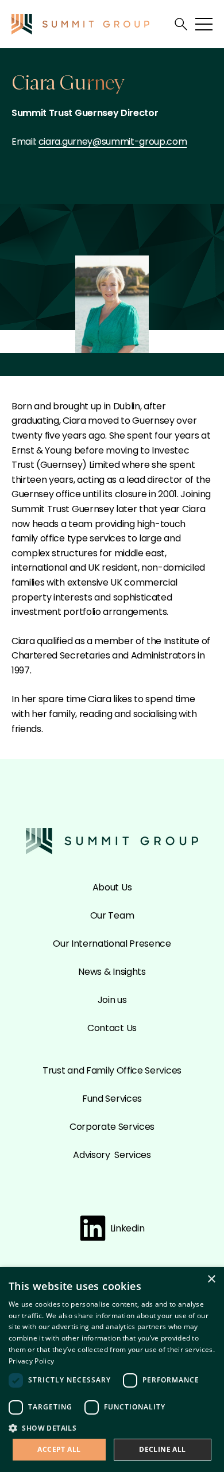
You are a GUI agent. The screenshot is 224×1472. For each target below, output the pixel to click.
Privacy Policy (31, 1361)
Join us (112, 999)
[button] (112, 1427)
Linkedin (127, 1228)
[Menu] (204, 24)
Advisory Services (111, 1154)
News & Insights (111, 971)
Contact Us (112, 1028)
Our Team (112, 915)
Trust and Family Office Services (112, 1070)
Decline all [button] (162, 1449)
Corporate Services (112, 1126)
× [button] (211, 1279)
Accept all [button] (58, 1449)
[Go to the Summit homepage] (80, 24)
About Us (112, 887)
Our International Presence (112, 943)
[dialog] (112, 1369)
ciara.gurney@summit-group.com (112, 141)
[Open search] (181, 24)
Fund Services (112, 1098)
